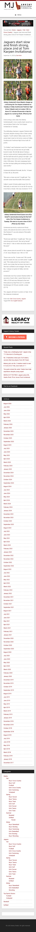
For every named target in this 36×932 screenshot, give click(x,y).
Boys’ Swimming (14, 829)
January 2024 (8, 510)
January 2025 (8, 469)
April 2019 (7, 707)
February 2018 (8, 756)
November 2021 (8, 600)
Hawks (6, 776)
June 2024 (7, 493)
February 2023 (8, 548)
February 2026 (8, 424)
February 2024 (8, 507)
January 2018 (8, 759)
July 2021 (7, 614)
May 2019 (7, 704)
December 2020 (8, 638)
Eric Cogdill (14, 300)
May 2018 (7, 745)
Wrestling (12, 890)
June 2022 (7, 576)
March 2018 (7, 752)
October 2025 (8, 438)
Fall (7, 778)
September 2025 (9, 441)
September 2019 (9, 690)
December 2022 (8, 555)
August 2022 (7, 569)
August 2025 (7, 445)
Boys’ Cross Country (15, 781)
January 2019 (8, 718)
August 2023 (7, 528)
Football (11, 785)
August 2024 (7, 486)
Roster (13, 820)
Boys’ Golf (12, 783)
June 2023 (7, 535)
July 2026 (7, 407)
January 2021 (8, 635)
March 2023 (7, 545)
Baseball (11, 815)
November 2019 (8, 683)
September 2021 (9, 607)
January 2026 (8, 428)
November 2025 (8, 434)
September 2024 (9, 483)
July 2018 (7, 738)
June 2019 (7, 700)
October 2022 (8, 562)
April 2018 (7, 749)
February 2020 (8, 673)
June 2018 (7, 742)
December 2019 (8, 680)
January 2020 (8, 676)
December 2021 (8, 597)
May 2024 (7, 497)
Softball (11, 817)
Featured (19, 300)
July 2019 (7, 697)
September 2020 (9, 649)
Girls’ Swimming (14, 790)
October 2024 (8, 479)
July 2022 (7, 573)
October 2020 (8, 645)
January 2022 (8, 593)
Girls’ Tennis (12, 808)
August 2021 (7, 611)
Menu (19, 15)
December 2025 (8, 431)
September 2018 (9, 731)
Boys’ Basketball (14, 824)
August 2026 (7, 403)
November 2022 (8, 559)
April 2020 (7, 666)
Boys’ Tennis (13, 799)
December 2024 (8, 472)
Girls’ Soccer (13, 806)
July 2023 (7, 531)
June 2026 (7, 410)
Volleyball (12, 792)
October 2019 (8, 687)
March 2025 (7, 462)
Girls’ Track (12, 811)
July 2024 (7, 490)
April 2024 (7, 500)
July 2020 (7, 655)
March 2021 (7, 628)
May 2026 (7, 414)
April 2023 (7, 542)
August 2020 (7, 652)
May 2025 (7, 455)
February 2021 (8, 631)
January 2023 (8, 552)
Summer (8, 813)
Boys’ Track (12, 801)
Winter (8, 822)
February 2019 (8, 714)
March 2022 (7, 586)
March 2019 (7, 711)
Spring (8, 794)
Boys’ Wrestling (13, 836)
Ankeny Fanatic (23, 5)
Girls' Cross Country (15, 298)
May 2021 (7, 621)
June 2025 (7, 452)
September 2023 (9, 524)
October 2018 (8, 728)
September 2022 (9, 566)
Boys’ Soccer (13, 797)
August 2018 (7, 735)
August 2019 (7, 693)
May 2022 (7, 580)
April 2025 (7, 459)
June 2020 (7, 659)
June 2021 (7, 618)
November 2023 (8, 517)
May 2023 (7, 538)
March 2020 (7, 669)
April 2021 (7, 624)
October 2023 (8, 521)
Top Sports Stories (9, 893)
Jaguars (23, 298)
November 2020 (8, 642)
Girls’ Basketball (14, 831)
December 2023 (8, 514)
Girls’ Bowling (13, 834)
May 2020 (7, 662)
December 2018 (8, 721)
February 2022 (8, 590)
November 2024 (8, 476)
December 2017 (8, 763)
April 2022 (7, 583)
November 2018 (8, 725)
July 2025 (7, 448)
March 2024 (7, 504)
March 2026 (7, 421)
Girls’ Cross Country (15, 787)
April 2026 (7, 417)
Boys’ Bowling (13, 827)
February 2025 (8, 466)
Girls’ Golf (12, 804)
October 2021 (8, 604)
